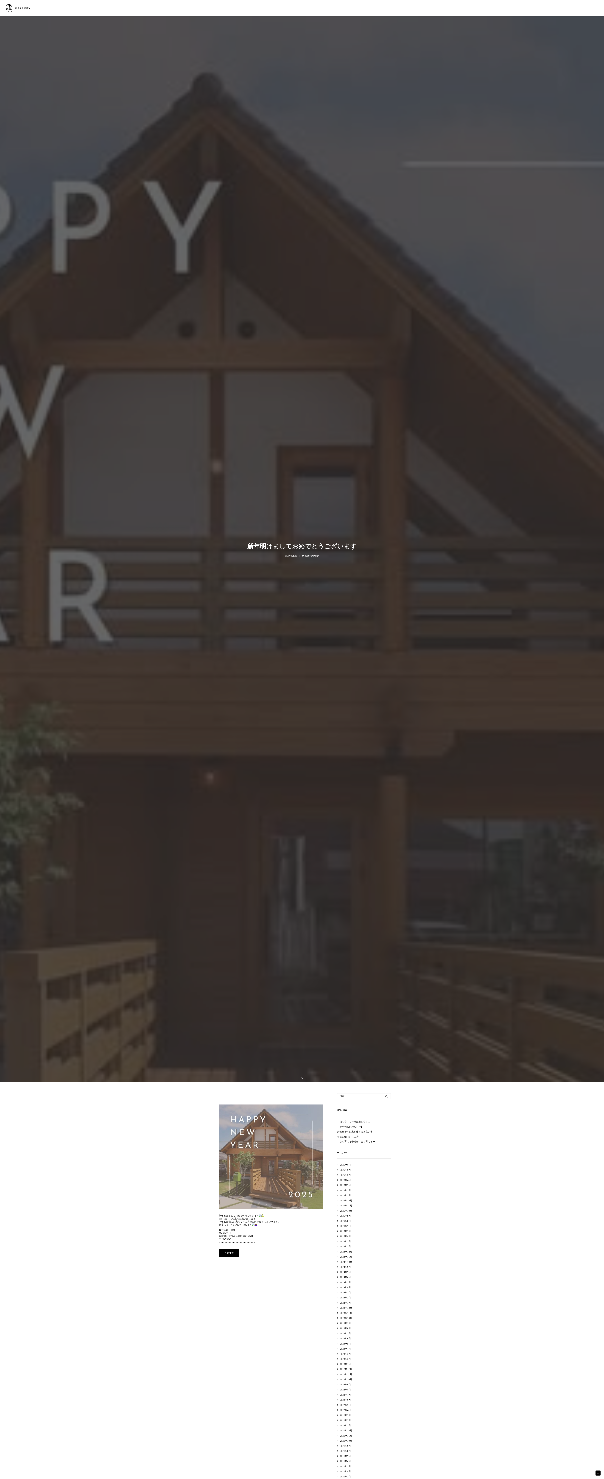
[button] (597, 8)
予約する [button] (229, 1280)
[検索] (364, 1124)
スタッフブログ (312, 570)
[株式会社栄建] (18, 8)
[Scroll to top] (598, 1472)
